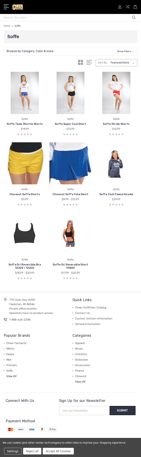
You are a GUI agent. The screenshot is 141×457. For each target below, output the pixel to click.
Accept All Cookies (58, 451)
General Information (87, 324)
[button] (70, 51)
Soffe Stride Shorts (116, 124)
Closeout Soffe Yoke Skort (70, 194)
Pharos (79, 370)
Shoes (79, 348)
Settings (13, 451)
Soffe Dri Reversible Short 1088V (70, 266)
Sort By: (102, 62)
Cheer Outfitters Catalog (90, 307)
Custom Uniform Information (93, 318)
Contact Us (82, 313)
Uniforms (81, 354)
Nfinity (10, 348)
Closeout (80, 376)
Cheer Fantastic (16, 343)
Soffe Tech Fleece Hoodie (116, 194)
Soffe (9, 370)
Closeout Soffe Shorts (25, 194)
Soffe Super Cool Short (70, 124)
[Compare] (128, 9)
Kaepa (10, 354)
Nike (8, 359)
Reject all (32, 451)
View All (11, 376)
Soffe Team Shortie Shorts (25, 124)
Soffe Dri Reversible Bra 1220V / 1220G (24, 266)
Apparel (80, 343)
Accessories (82, 365)
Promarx (11, 365)
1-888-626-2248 (19, 319)
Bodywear (81, 359)
